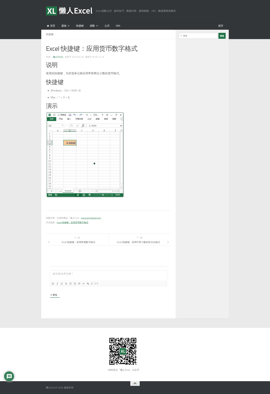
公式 (107, 25)
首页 (52, 25)
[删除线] (66, 283)
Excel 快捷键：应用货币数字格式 (72, 222)
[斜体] (57, 283)
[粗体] (53, 283)
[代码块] (83, 283)
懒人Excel (58, 57)
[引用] (79, 283)
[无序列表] (75, 283)
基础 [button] (63, 25)
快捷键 (80, 25)
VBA (118, 25)
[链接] (88, 283)
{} (92, 283)
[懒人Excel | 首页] (69, 11)
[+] (96, 283)
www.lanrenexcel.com (91, 218)
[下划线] (62, 283)
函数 (92, 25)
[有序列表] (70, 283)
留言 (220, 25)
